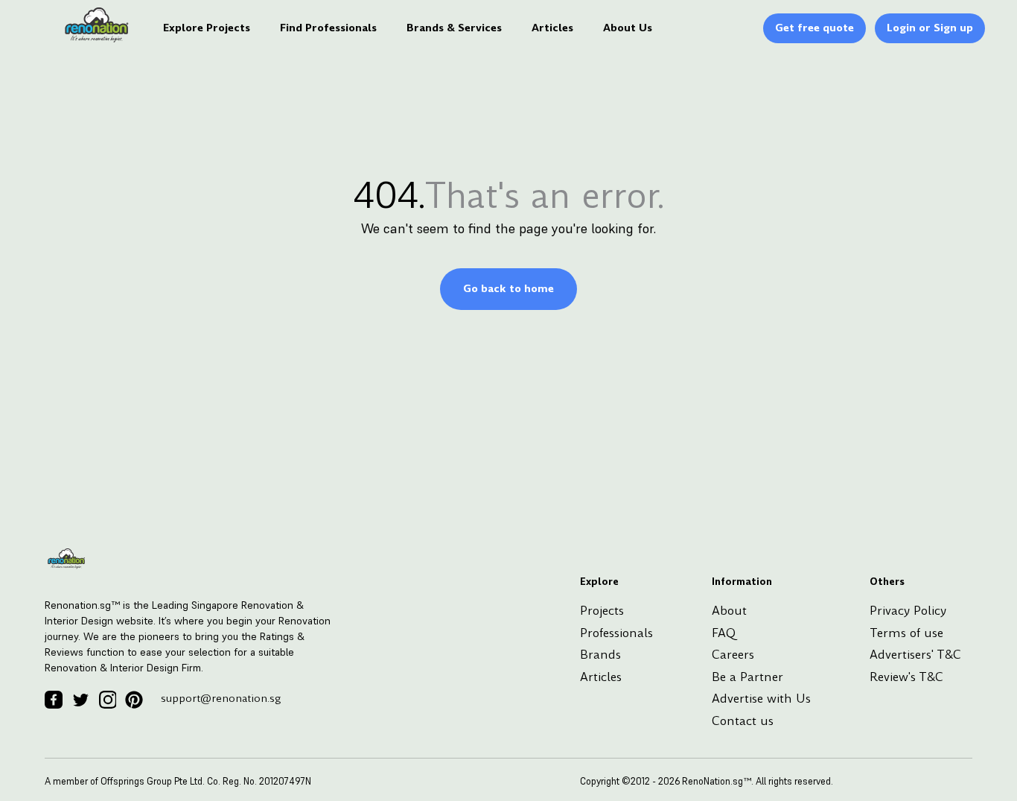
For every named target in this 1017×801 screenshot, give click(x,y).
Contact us (743, 720)
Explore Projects (206, 27)
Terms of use (906, 633)
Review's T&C (906, 677)
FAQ (724, 633)
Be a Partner (747, 677)
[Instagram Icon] (107, 700)
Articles (552, 27)
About (729, 610)
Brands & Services (454, 27)
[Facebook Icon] (54, 700)
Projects (602, 610)
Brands (600, 654)
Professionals (616, 633)
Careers (733, 654)
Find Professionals (328, 27)
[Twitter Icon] (80, 700)
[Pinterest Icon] (134, 700)
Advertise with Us (761, 698)
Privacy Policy (908, 610)
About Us (627, 27)
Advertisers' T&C (915, 654)
